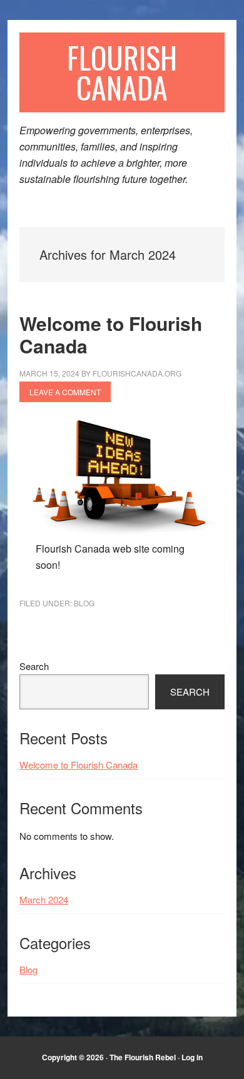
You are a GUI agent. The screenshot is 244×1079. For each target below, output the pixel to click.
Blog (84, 603)
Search (34, 666)
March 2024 (43, 899)
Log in (192, 1057)
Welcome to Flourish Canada (110, 334)
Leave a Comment (65, 392)
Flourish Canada (122, 72)
